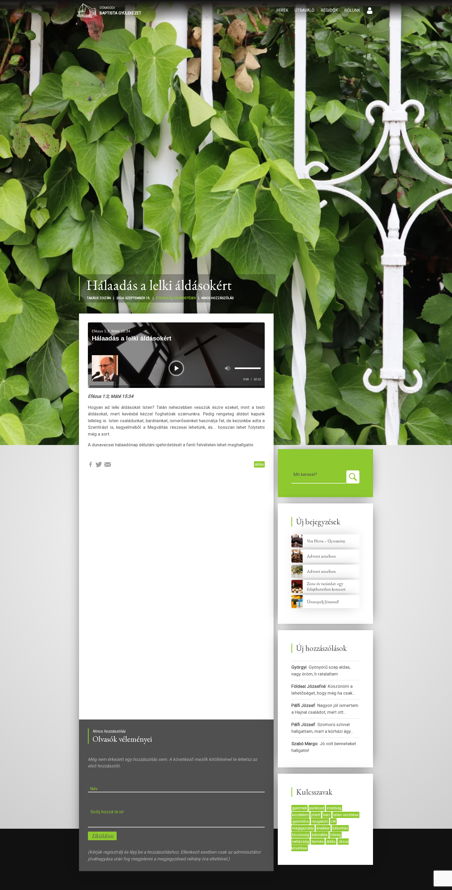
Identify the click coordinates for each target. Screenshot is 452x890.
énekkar (323, 828)
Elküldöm (102, 836)
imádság (334, 808)
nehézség (300, 841)
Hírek (282, 10)
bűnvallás (320, 834)
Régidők (329, 10)
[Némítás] (227, 368)
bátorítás (340, 828)
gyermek (299, 808)
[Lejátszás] (177, 368)
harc (327, 814)
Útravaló (304, 10)
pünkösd (316, 808)
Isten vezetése (346, 814)
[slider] (248, 368)
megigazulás (303, 828)
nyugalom (320, 821)
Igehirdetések (184, 298)
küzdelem (300, 814)
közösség (300, 834)
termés (318, 841)
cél (333, 821)
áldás (259, 464)
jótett (315, 814)
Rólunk (352, 10)
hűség (335, 834)
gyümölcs (300, 821)
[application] (176, 355)
